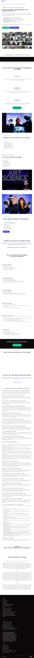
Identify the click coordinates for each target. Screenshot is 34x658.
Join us (4, 606)
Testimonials (4, 601)
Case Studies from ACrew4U (7, 605)
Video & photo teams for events (7, 625)
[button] (5, 28)
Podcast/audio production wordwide (8, 626)
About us (4, 599)
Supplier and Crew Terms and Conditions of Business (9, 616)
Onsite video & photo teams (7, 624)
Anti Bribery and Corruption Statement (8, 614)
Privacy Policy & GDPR (6, 610)
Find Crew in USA (5, 648)
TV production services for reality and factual (9, 628)
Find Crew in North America (7, 649)
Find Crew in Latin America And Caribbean (9, 651)
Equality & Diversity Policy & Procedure (9, 611)
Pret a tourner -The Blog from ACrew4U (9, 629)
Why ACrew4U (5, 600)
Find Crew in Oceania (6, 652)
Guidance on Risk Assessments (7, 609)
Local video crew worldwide (7, 623)
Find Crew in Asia (5, 646)
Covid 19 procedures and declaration (8, 604)
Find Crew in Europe (6, 647)
